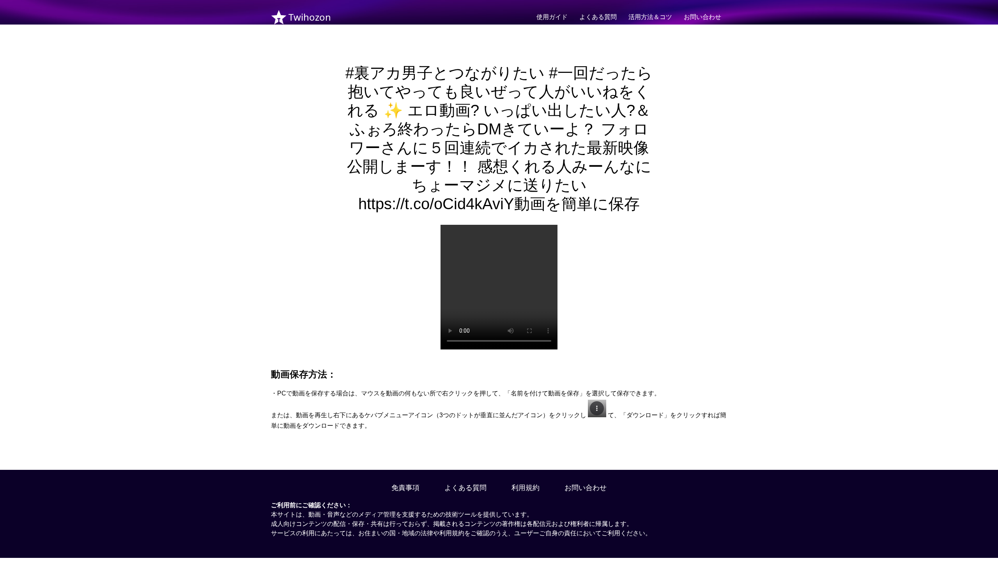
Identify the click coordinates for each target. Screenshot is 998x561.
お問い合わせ (702, 17)
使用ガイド (552, 17)
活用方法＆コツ (650, 17)
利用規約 (525, 488)
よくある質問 (598, 17)
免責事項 (405, 488)
